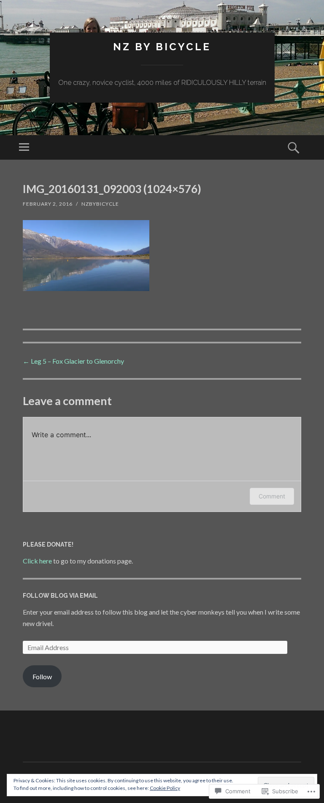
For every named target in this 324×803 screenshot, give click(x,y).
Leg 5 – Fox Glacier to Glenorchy (73, 361)
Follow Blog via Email (60, 595)
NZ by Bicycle (162, 47)
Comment (272, 496)
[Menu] (24, 147)
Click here (37, 561)
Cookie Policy (165, 788)
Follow (42, 676)
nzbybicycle (100, 204)
